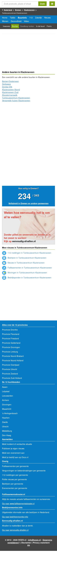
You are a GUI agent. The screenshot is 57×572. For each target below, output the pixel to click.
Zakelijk (38, 17)
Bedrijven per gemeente (12, 483)
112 (31, 17)
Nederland (8, 10)
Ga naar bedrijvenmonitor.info (15, 516)
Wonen (5, 21)
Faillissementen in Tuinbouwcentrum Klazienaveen (29, 267)
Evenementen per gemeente (14, 488)
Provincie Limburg (10, 351)
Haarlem (6, 417)
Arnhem (5, 400)
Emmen (18, 10)
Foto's (49, 26)
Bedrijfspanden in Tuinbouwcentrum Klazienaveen (29, 277)
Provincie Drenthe (10, 329)
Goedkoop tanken (27, 26)
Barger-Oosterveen (10, 81)
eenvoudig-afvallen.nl (24, 241)
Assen (4, 387)
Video (26, 21)
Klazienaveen (29, 10)
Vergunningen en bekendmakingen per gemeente (24, 470)
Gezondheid (16, 21)
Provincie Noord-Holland (12, 360)
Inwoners (6, 26)
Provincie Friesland (10, 338)
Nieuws (47, 17)
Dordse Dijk (7, 86)
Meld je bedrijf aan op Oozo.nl (15, 457)
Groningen (6, 404)
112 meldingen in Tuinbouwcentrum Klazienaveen (29, 252)
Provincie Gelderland (11, 342)
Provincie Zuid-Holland (12, 378)
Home (4, 17)
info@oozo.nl (34, 539)
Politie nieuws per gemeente (14, 479)
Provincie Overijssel (10, 364)
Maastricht (6, 409)
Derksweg (6, 84)
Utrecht (5, 426)
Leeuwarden (7, 395)
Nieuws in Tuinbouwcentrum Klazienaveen (26, 262)
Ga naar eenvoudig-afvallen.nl (15, 530)
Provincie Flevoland (10, 334)
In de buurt (40, 26)
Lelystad (5, 391)
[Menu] (52, 3)
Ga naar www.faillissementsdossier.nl (18, 503)
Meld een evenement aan (13, 452)
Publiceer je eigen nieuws (13, 448)
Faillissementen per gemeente (15, 466)
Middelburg (7, 430)
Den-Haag (6, 435)
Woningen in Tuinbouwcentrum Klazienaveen (27, 272)
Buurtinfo (22, 17)
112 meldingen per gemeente (15, 475)
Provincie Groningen (11, 347)
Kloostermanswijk (9, 95)
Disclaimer (26, 542)
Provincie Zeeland (10, 373)
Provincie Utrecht (9, 369)
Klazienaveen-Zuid (10, 92)
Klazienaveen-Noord (11, 89)
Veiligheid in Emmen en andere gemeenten (28, 203)
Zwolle (5, 422)
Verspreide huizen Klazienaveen (16, 100)
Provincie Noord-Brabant (13, 356)
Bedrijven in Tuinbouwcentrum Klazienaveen (26, 257)
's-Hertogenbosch (10, 413)
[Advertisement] (28, 53)
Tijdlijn (12, 17)
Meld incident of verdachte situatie (17, 444)
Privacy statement (41, 542)
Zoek (42, 3)
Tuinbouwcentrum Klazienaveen (16, 97)
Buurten (15, 26)
